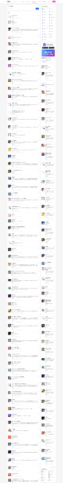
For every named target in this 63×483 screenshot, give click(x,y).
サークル (35, 1)
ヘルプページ (44, 474)
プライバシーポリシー (52, 478)
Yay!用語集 (51, 474)
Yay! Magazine (51, 471)
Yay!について (44, 471)
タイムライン (29, 1)
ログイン (50, 1)
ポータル (40, 1)
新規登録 (54, 1)
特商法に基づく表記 (45, 480)
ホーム (24, 1)
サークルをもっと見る (52, 467)
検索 (37, 8)
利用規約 (44, 477)
